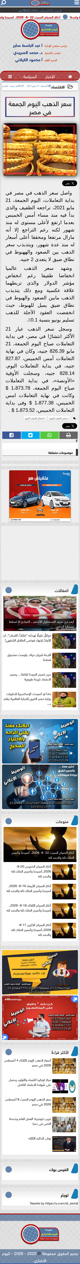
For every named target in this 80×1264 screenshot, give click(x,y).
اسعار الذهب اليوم (34, 418)
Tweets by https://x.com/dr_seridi (54, 1203)
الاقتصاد (58, 86)
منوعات (62, 820)
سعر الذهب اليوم (58, 418)
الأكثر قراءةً (60, 1051)
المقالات (62, 589)
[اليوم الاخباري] (40, 741)
